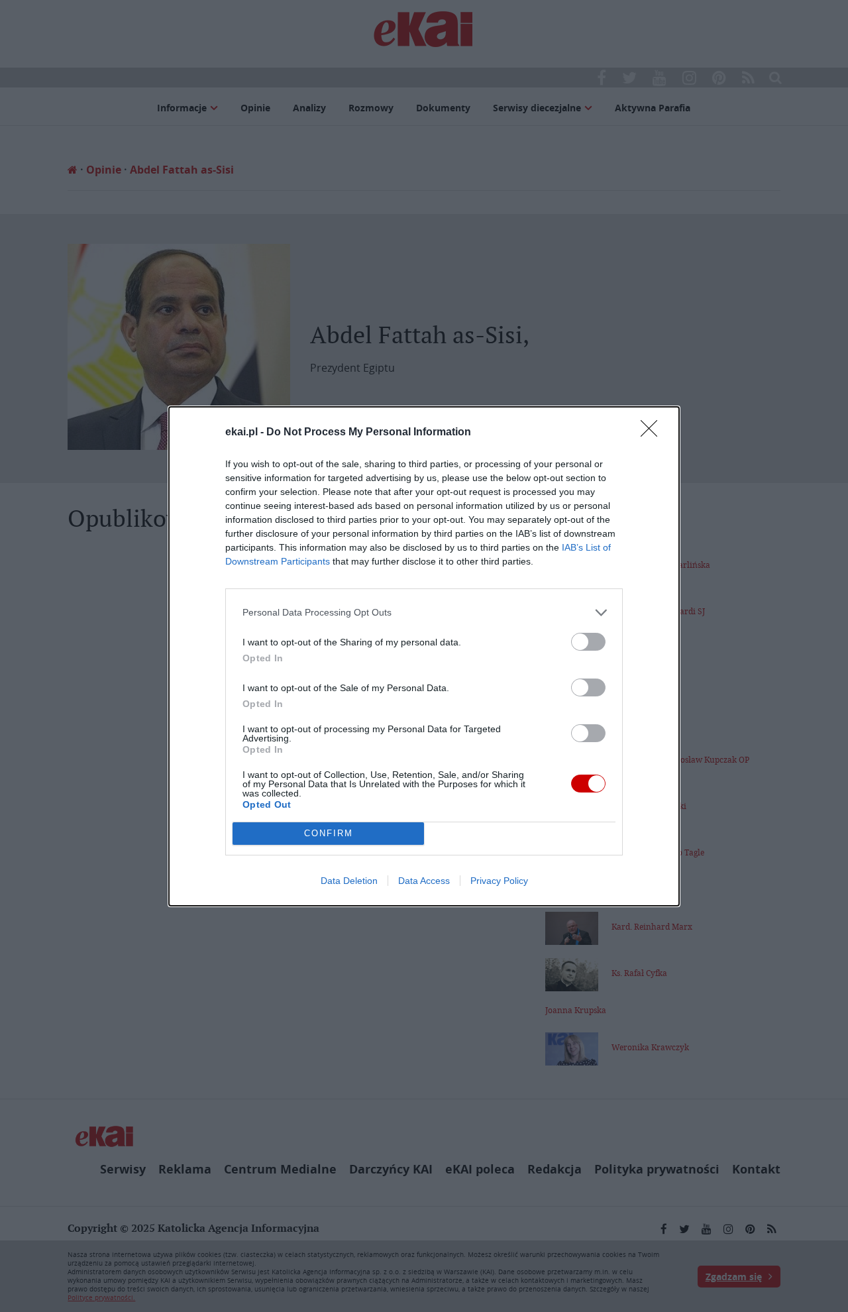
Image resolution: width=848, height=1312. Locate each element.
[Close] (653, 432)
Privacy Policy (499, 880)
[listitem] (424, 613)
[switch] (588, 642)
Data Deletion (349, 880)
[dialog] (424, 656)
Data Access (424, 880)
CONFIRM (328, 833)
